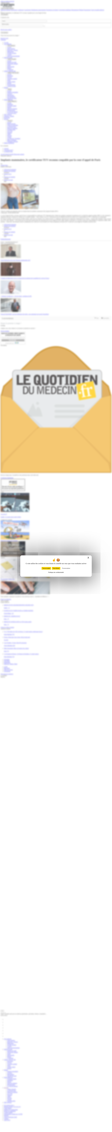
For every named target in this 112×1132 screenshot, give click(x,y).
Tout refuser (56, 568)
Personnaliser (66, 568)
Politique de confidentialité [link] (56, 572)
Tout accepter (46, 568)
